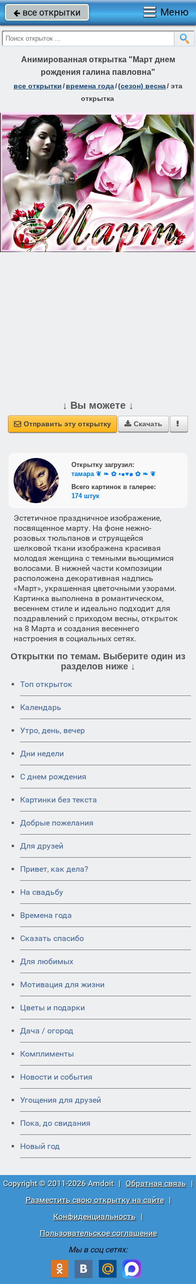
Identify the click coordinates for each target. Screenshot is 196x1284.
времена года (90, 86)
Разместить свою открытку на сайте (95, 1200)
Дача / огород (46, 1030)
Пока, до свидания (55, 1123)
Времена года (46, 915)
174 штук (85, 496)
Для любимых (46, 961)
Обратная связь (156, 1183)
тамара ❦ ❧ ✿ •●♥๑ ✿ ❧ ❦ (113, 474)
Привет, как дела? (54, 869)
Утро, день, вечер (52, 730)
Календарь (40, 707)
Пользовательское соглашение (98, 1233)
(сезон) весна (142, 86)
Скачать (143, 424)
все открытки (47, 12)
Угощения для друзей (60, 1100)
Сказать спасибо (52, 938)
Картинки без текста (58, 799)
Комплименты (47, 1054)
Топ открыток (46, 684)
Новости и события (56, 1077)
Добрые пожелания (56, 823)
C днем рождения (53, 776)
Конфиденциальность (94, 1216)
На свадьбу (41, 892)
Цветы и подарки (52, 1007)
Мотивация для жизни (62, 984)
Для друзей (41, 846)
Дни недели (42, 753)
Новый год (40, 1146)
